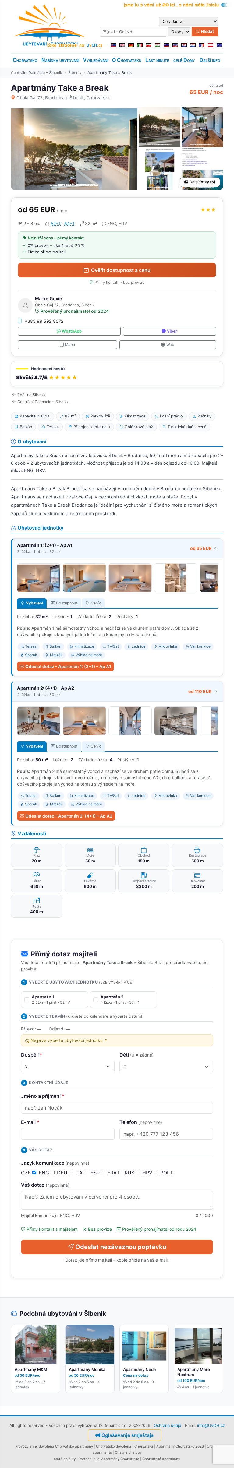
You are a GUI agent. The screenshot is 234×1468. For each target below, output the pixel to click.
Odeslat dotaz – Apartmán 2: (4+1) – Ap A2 (68, 815)
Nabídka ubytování (60, 60)
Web (170, 344)
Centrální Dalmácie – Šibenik (36, 72)
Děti (136, 1055)
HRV (148, 1173)
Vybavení (34, 603)
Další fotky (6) (202, 182)
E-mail (30, 1122)
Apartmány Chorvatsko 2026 (180, 1446)
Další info (210, 60)
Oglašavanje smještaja (127, 1435)
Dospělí (32, 1055)
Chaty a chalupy (128, 1452)
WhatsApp (72, 331)
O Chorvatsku (126, 60)
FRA (113, 1173)
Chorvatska (143, 1446)
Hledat (207, 31)
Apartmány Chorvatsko (120, 1459)
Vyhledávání (95, 60)
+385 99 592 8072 (44, 321)
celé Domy (184, 60)
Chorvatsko (25, 60)
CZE (26, 1173)
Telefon (140, 1122)
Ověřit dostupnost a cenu (121, 270)
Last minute (157, 60)
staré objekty (65, 1459)
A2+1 (56, 223)
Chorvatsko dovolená (113, 1446)
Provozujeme (26, 1446)
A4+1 (69, 223)
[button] (117, 374)
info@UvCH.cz (211, 1425)
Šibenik (74, 72)
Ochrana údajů (167, 1425)
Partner (85, 1459)
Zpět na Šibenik (31, 395)
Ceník (96, 603)
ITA (79, 1173)
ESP (95, 1173)
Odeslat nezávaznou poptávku (120, 1247)
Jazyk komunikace (55, 1163)
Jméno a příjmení (43, 1096)
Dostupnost (67, 603)
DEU (63, 1173)
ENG (45, 1173)
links (95, 1459)
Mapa (70, 344)
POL (165, 1173)
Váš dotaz (45, 1185)
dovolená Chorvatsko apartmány (66, 1446)
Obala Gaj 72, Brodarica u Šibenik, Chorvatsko (63, 97)
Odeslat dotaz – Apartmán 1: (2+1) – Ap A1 (68, 666)
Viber (172, 331)
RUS (130, 1173)
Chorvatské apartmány (161, 1459)
